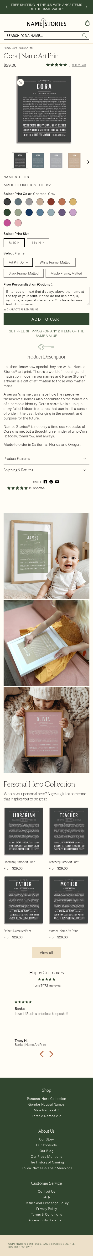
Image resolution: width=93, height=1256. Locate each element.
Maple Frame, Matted (66, 273)
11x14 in (38, 242)
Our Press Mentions (46, 1156)
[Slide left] (6, 7)
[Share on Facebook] (45, 482)
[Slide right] (86, 7)
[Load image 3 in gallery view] (56, 161)
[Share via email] (57, 482)
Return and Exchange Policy (46, 1203)
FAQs (46, 1197)
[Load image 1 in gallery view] (20, 161)
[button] (4, 23)
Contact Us (46, 1191)
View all (46, 952)
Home (7, 48)
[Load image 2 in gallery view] (38, 161)
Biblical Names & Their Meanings (47, 1168)
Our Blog (46, 1150)
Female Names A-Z (47, 1115)
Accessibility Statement (46, 1220)
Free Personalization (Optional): (28, 284)
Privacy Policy (46, 1208)
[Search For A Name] (84, 35)
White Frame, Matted (55, 262)
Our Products (46, 1145)
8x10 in (14, 242)
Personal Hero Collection (46, 1098)
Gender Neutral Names (46, 1104)
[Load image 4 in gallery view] (74, 161)
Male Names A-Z (47, 1110)
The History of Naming (46, 1162)
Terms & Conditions (46, 1214)
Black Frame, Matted (24, 273)
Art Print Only (18, 262)
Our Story (46, 1139)
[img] (46, 979)
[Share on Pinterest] (51, 482)
